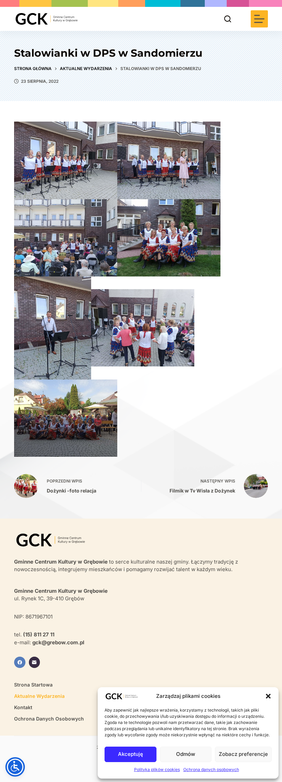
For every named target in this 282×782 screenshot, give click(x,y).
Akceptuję (130, 754)
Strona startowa (33, 685)
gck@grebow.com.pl (58, 642)
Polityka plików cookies (157, 769)
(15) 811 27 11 (38, 634)
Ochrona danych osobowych (211, 769)
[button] (268, 696)
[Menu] (259, 18)
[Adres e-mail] (34, 662)
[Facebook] (19, 662)
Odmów (185, 754)
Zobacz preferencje (243, 754)
